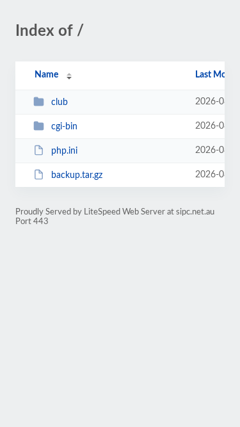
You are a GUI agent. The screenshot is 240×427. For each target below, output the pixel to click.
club (59, 102)
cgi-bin (64, 126)
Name (46, 74)
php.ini (64, 151)
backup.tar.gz (76, 175)
